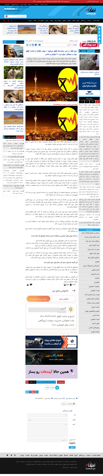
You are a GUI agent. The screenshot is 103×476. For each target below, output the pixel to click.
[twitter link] (7, 455)
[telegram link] (11, 455)
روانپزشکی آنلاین (94, 327)
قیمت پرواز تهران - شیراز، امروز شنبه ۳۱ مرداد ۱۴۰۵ (13, 187)
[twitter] (4, 21)
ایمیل (74, 420)
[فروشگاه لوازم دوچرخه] (51, 357)
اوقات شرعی (23, 4)
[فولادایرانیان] (51, 342)
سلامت (35, 21)
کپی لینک (61, 382)
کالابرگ (97, 278)
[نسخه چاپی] (27, 44)
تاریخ (78, 21)
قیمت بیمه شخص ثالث (92, 294)
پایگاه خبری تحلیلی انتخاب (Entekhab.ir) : (65, 105)
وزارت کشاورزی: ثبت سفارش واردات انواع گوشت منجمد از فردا (13, 166)
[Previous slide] (86, 51)
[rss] (11, 21)
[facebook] (30, 392)
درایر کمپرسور (95, 274)
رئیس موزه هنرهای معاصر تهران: (14, 140)
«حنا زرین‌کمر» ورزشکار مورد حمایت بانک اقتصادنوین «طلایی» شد (13, 161)
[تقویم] (99, 38)
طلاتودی (96, 282)
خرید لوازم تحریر (94, 245)
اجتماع (69, 21)
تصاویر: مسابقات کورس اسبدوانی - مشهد (91, 73)
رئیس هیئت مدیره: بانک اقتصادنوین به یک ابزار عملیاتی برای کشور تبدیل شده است (13, 145)
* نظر (74, 424)
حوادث (51, 21)
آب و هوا (30, 4)
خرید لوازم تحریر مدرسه (92, 237)
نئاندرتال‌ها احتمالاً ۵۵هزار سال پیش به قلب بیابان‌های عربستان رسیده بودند (12, 31)
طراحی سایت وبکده (93, 303)
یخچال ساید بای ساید (92, 241)
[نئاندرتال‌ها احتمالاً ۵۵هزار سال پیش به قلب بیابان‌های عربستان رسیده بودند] (13, 117)
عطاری (97, 262)
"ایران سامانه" (65, 467)
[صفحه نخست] (99, 28)
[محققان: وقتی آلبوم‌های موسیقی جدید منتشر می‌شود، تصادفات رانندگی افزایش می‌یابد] (13, 51)
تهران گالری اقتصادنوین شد (15, 157)
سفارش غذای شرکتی (93, 299)
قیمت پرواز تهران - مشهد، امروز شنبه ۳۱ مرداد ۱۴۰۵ (13, 192)
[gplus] (33, 392)
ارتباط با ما (65, 462)
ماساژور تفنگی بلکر (93, 257)
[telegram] (8, 21)
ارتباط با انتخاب (43, 4)
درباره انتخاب (73, 462)
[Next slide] (81, 51)
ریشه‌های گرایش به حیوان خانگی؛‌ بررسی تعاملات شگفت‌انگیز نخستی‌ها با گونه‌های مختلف (73, 33)
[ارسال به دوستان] (30, 44)
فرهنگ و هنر (58, 21)
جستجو (23, 462)
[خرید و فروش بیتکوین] (89, 86)
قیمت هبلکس (95, 290)
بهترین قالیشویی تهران (92, 311)
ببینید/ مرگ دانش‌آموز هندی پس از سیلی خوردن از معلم (88, 223)
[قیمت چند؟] (99, 31)
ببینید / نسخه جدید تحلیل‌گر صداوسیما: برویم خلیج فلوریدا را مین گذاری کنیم (88, 166)
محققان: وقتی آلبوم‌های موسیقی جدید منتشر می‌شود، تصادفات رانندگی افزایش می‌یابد (13, 61)
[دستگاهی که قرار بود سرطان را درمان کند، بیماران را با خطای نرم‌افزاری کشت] (13, 96)
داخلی (69, 45)
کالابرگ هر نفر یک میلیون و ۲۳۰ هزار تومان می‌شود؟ (13, 152)
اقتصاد (73, 21)
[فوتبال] (99, 35)
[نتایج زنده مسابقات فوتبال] (99, 42)
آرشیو (17, 462)
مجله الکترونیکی (37, 462)
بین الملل (83, 21)
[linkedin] (36, 392)
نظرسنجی (7, 4)
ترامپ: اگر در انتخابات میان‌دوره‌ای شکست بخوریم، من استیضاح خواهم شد (88, 217)
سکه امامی (96, 315)
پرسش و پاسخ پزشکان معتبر (90, 233)
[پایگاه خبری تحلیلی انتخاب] (91, 12)
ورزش (46, 21)
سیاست (89, 21)
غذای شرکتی (95, 270)
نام (75, 415)
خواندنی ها (41, 21)
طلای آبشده (95, 323)
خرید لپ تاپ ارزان (93, 249)
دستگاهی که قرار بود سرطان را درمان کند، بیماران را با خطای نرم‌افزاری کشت (43, 31)
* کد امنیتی (72, 440)
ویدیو (30, 21)
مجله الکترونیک (15, 4)
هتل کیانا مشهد (94, 253)
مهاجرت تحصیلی (94, 286)
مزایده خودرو (95, 307)
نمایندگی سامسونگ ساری (91, 266)
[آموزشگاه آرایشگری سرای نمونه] (51, 372)
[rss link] (15, 455)
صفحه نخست (96, 21)
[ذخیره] (33, 45)
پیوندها (36, 4)
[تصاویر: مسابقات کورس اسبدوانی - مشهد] (89, 62)
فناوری (64, 21)
